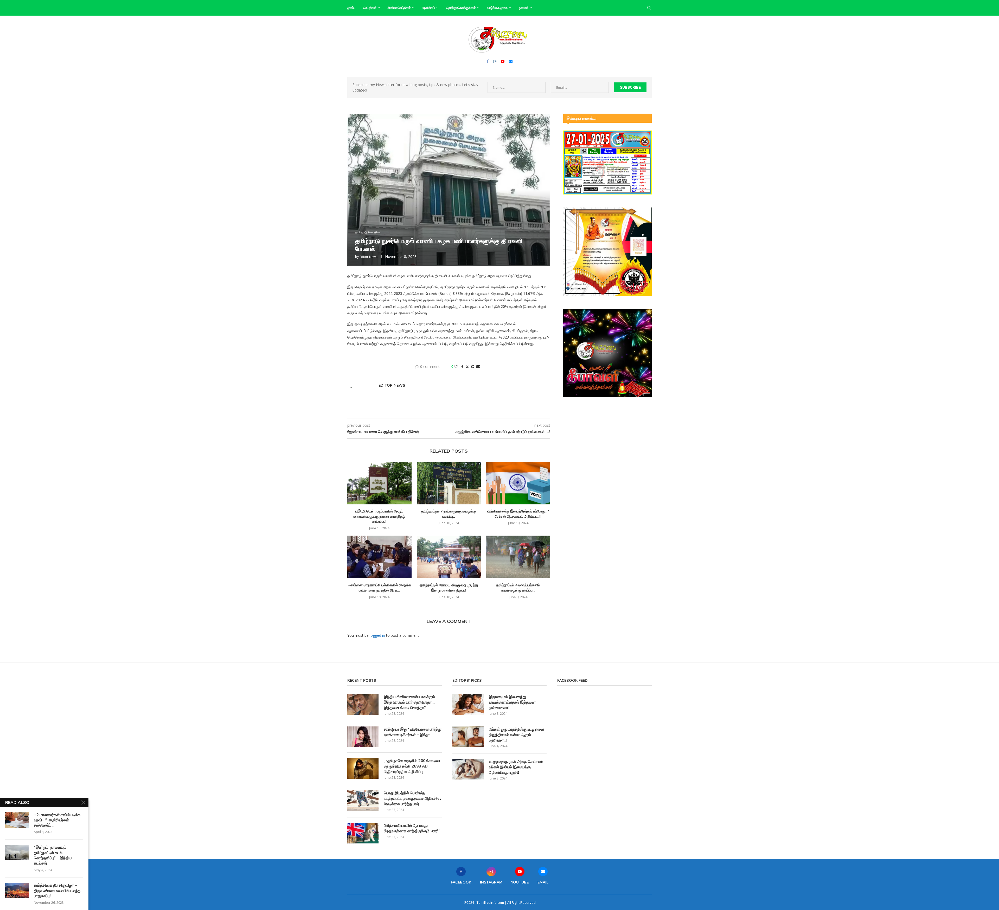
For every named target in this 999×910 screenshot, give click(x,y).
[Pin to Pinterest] (472, 366)
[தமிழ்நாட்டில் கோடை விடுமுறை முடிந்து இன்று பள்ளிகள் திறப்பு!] (449, 557)
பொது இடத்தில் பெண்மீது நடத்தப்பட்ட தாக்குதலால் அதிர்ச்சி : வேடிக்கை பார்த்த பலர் (412, 798)
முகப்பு (351, 8)
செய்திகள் (369, 8)
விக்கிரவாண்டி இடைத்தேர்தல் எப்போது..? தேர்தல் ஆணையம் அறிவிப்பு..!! (518, 514)
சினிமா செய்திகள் (399, 8)
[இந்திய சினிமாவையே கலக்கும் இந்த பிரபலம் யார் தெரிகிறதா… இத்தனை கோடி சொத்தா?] (363, 704)
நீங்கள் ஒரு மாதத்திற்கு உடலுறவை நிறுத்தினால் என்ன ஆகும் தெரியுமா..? (516, 735)
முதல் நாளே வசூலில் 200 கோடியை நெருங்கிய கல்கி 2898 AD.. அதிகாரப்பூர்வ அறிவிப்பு (412, 766)
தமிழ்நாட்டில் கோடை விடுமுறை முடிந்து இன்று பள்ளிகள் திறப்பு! (449, 588)
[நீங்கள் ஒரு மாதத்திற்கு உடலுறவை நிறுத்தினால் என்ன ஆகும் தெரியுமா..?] (468, 736)
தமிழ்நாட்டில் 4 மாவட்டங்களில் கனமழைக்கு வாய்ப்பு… (518, 588)
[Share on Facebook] (462, 366)
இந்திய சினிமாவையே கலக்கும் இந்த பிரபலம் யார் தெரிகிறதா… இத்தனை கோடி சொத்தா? (409, 702)
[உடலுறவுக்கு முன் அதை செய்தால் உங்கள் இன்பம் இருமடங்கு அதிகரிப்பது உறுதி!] (468, 769)
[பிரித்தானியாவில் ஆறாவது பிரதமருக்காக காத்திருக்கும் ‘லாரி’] (363, 833)
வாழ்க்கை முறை (497, 8)
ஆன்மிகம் (428, 8)
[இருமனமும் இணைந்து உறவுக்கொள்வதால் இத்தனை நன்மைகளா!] (468, 704)
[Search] (649, 7)
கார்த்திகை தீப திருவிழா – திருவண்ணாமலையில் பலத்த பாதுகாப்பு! (57, 890)
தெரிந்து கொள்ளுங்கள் (461, 8)
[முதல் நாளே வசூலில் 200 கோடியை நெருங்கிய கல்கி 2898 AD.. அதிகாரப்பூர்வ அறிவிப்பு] (363, 768)
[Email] (511, 61)
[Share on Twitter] (467, 366)
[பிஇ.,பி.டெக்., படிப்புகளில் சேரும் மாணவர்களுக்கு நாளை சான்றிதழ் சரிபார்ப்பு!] (379, 483)
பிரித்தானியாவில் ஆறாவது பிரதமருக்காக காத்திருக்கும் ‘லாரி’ (412, 828)
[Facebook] (488, 61)
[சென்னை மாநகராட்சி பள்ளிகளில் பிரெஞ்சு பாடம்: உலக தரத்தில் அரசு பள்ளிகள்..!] (379, 557)
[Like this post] (456, 366)
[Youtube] (502, 61)
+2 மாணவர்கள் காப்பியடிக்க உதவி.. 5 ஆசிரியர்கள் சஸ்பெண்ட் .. (57, 820)
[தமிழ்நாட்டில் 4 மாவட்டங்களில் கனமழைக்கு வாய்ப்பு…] (518, 557)
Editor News (368, 257)
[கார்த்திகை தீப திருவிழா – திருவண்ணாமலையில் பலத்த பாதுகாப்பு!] (17, 890)
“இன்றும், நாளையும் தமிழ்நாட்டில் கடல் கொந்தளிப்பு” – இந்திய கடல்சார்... (53, 855)
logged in (377, 635)
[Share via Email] (478, 366)
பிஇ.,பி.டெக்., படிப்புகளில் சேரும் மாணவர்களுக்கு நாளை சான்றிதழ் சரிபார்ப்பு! (379, 516)
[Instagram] (494, 61)
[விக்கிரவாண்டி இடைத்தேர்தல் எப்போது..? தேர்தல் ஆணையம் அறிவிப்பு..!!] (518, 483)
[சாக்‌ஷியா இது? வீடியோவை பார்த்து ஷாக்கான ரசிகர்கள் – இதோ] (363, 736)
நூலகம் (523, 8)
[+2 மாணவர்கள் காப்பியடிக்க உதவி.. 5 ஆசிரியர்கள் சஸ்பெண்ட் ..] (17, 820)
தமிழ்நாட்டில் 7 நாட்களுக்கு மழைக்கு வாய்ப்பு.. (448, 514)
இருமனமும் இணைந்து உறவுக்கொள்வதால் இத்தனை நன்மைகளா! (512, 702)
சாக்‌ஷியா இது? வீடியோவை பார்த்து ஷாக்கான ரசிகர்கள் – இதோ (412, 732)
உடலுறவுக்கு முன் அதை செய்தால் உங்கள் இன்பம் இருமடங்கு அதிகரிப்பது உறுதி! (516, 767)
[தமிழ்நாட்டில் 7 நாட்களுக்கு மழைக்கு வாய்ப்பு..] (449, 483)
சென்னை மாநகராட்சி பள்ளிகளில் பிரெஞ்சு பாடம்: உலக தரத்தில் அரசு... (379, 588)
